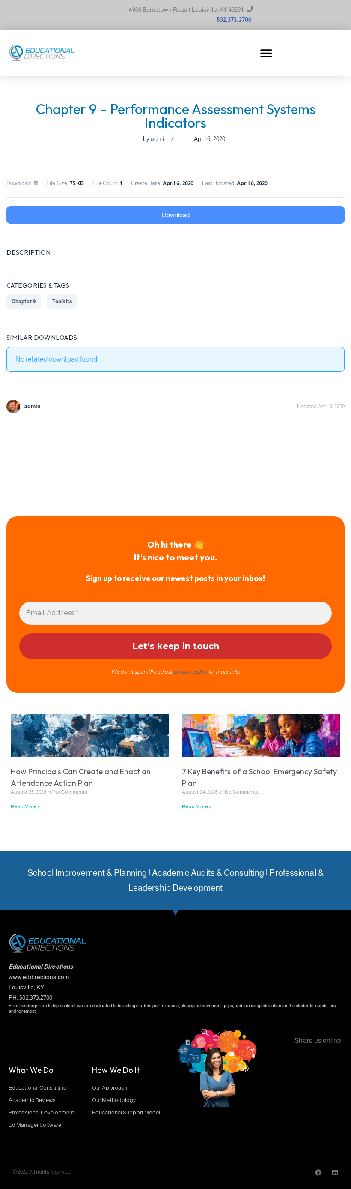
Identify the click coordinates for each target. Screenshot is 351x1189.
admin (159, 138)
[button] (266, 53)
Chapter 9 (24, 302)
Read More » (25, 806)
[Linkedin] (335, 1172)
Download (176, 215)
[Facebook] (318, 1172)
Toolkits (62, 302)
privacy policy (190, 671)
